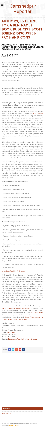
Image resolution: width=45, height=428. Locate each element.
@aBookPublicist (37, 313)
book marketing (38, 113)
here (13, 261)
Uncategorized (7, 413)
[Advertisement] (22, 380)
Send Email (11, 332)
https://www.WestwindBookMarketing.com (16, 308)
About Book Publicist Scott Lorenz (13, 271)
